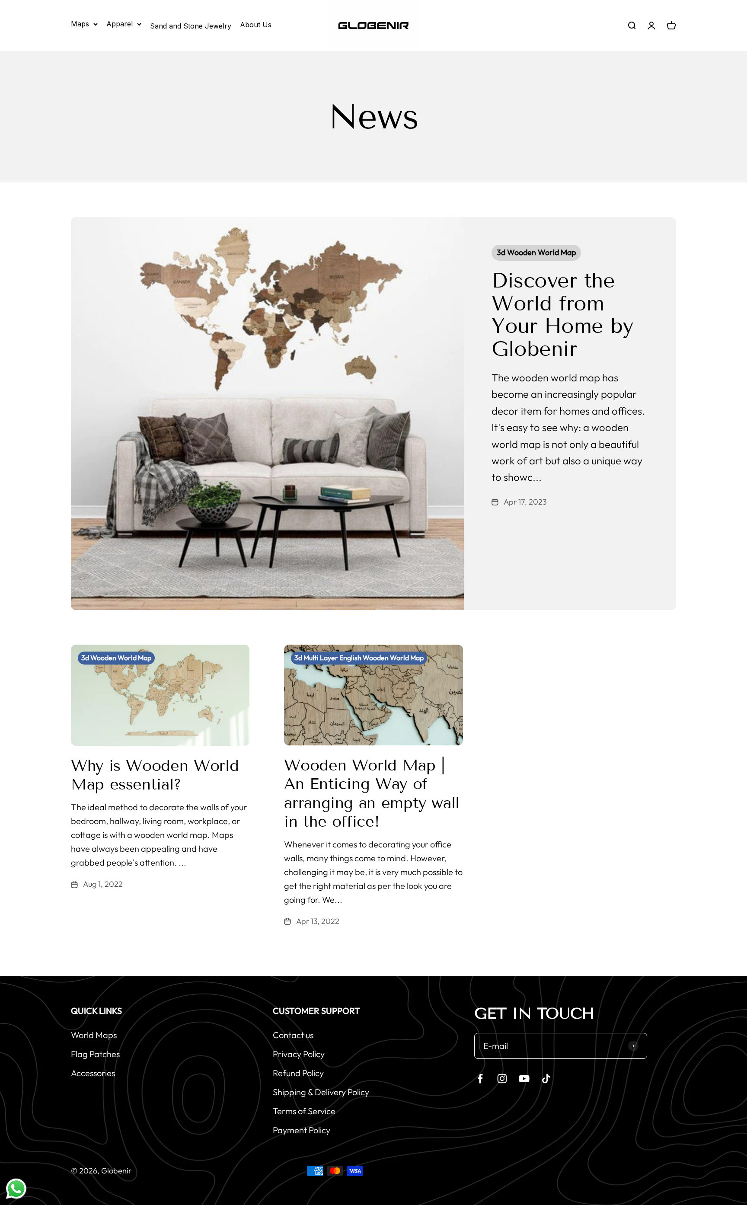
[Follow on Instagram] (502, 1078)
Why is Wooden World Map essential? (155, 774)
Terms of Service (304, 1111)
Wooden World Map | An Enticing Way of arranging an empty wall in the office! (372, 793)
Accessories (93, 1073)
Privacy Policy (299, 1053)
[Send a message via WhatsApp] (16, 1189)
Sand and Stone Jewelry (190, 26)
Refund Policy (298, 1073)
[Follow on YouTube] (524, 1078)
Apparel (119, 23)
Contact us (293, 1034)
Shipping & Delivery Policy (321, 1092)
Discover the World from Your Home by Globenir (562, 314)
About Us (255, 24)
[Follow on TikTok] (546, 1078)
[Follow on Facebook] (480, 1078)
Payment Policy (301, 1130)
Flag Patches (95, 1053)
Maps (80, 23)
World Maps (94, 1034)
